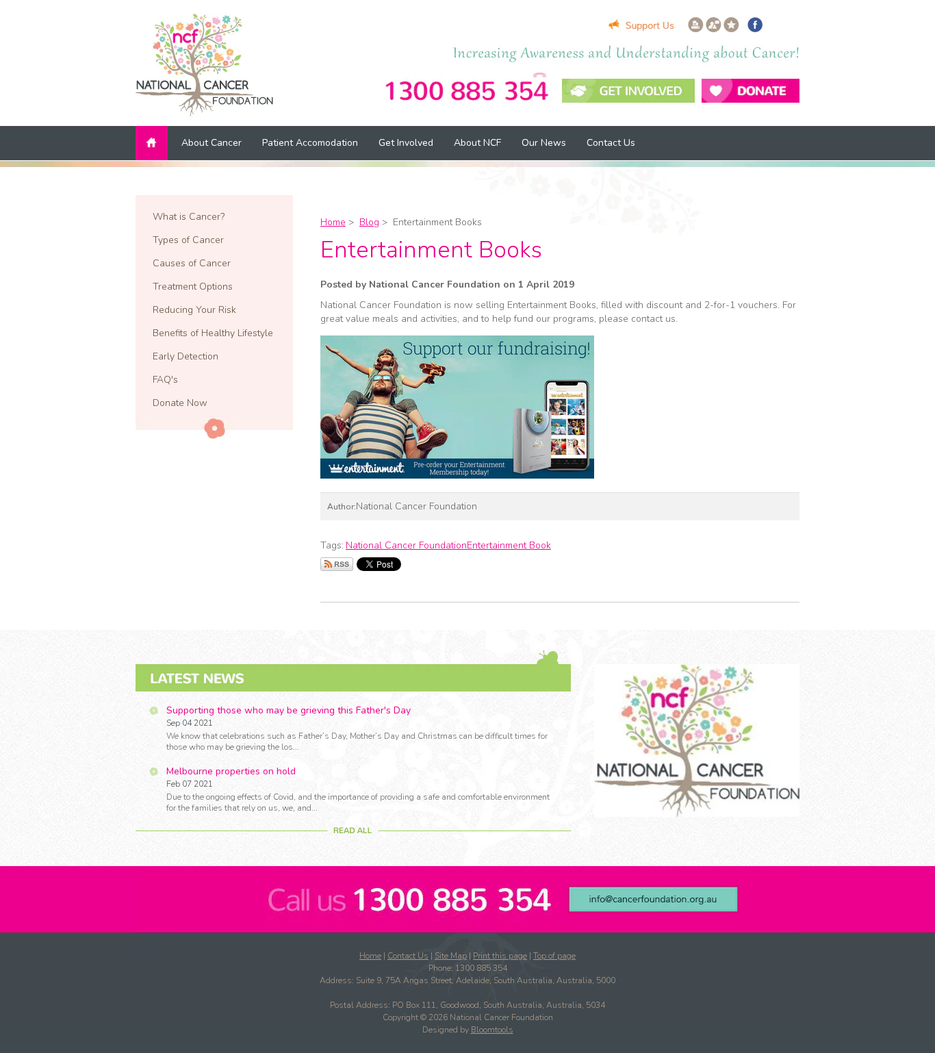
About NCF (477, 142)
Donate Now (180, 402)
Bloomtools (492, 1029)
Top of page (554, 955)
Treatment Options (193, 286)
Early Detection (185, 356)
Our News (544, 142)
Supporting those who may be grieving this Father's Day (288, 710)
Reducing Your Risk (194, 309)
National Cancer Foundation (406, 545)
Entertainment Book (509, 545)
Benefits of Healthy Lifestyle (213, 333)
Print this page (500, 955)
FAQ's (165, 379)
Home (153, 143)
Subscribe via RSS (336, 564)
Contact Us (611, 142)
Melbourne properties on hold (231, 771)
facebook (755, 24)
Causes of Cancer (192, 263)
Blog (369, 222)
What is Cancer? (189, 216)
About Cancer (211, 142)
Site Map (451, 955)
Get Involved (406, 142)
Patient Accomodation (310, 142)
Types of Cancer (188, 239)
